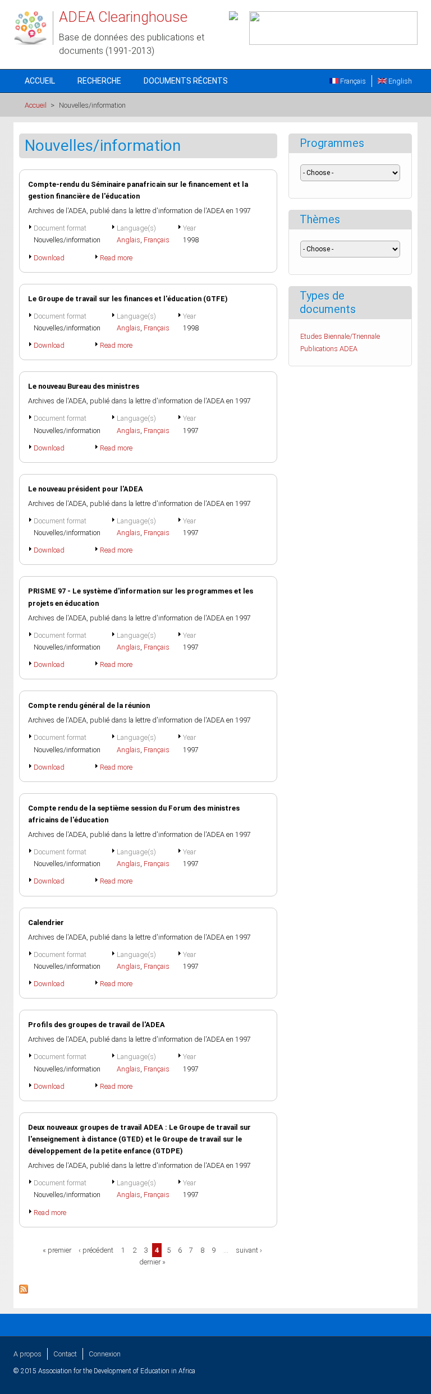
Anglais (128, 240)
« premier (57, 1250)
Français (352, 81)
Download (49, 258)
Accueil (40, 80)
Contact (65, 1354)
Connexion (105, 1354)
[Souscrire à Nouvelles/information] (23, 1291)
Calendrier (46, 922)
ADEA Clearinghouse (123, 16)
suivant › (249, 1250)
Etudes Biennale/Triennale (340, 336)
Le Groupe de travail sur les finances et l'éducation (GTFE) (128, 299)
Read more (116, 258)
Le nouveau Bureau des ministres (83, 386)
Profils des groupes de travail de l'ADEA (96, 1024)
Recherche (99, 80)
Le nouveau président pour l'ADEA (85, 489)
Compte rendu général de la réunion (89, 705)
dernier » (152, 1262)
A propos (27, 1354)
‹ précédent (96, 1250)
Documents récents (186, 80)
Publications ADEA (328, 348)
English (399, 81)
